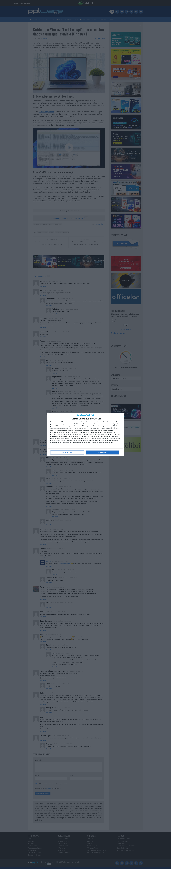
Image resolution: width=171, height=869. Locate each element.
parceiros (68, 421)
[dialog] (85, 434)
